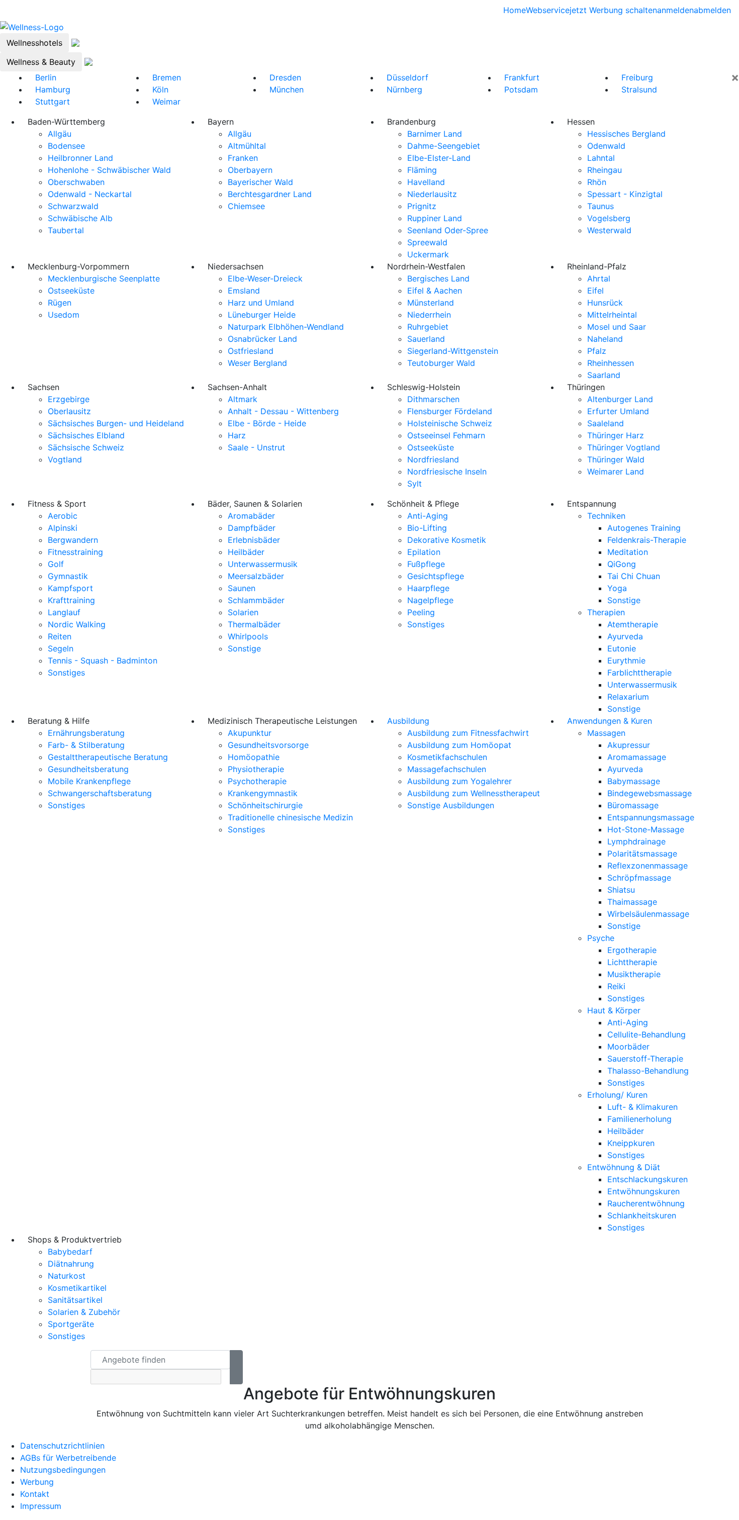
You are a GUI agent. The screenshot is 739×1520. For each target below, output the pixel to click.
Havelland (426, 182)
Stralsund (639, 89)
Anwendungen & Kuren (609, 721)
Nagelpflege (430, 600)
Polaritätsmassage (642, 853)
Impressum (40, 1506)
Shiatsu (621, 890)
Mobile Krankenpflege (89, 781)
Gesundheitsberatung (88, 769)
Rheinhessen (610, 363)
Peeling (421, 612)
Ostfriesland (250, 351)
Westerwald (609, 230)
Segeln (60, 648)
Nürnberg (404, 89)
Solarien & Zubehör (84, 1312)
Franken (243, 158)
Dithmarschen (433, 399)
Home (514, 10)
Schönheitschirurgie (265, 805)
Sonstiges (66, 673)
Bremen (166, 77)
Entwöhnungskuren (643, 1191)
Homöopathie (254, 757)
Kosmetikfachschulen (447, 757)
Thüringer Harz (615, 435)
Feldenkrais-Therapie (646, 540)
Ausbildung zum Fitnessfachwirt (468, 733)
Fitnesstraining (75, 552)
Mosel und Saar (616, 327)
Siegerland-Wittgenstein (452, 351)
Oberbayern (250, 170)
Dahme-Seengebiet (443, 146)
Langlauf (64, 612)
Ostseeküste (71, 291)
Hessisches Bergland (626, 134)
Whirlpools (248, 636)
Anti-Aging (427, 516)
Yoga (617, 588)
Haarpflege (428, 588)
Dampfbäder (251, 528)
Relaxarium (628, 697)
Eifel (595, 291)
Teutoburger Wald (441, 363)
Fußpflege (426, 564)
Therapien (606, 612)
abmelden (712, 10)
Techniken (606, 516)
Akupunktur (249, 733)
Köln (160, 89)
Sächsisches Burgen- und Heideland (116, 423)
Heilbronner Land (80, 158)
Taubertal (66, 230)
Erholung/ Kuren (617, 1095)
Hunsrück (605, 303)
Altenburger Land (620, 399)
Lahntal (601, 158)
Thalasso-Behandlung (648, 1071)
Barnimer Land (434, 134)
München (286, 89)
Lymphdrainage (636, 841)
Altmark (242, 399)
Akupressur (628, 745)
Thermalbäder (254, 624)
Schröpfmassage (639, 878)
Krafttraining (71, 600)
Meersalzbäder (256, 576)
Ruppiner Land (434, 218)
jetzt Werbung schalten (613, 10)
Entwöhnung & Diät (623, 1167)
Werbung (37, 1482)
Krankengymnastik (263, 793)
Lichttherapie (632, 962)
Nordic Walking (77, 624)
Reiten (59, 636)
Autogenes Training (644, 528)
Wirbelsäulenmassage (648, 914)
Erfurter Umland (618, 411)
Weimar (166, 102)
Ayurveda (625, 636)
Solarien (243, 612)
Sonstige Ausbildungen (450, 805)
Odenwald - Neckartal (90, 194)
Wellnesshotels (34, 43)
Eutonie (621, 648)
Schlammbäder (256, 600)
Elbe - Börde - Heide (267, 423)
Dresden (285, 77)
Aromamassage (636, 757)
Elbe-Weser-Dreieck (265, 278)
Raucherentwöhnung (646, 1203)
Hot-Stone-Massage (645, 829)
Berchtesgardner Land (270, 194)
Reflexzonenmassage (647, 866)
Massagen (606, 733)
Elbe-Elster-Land (439, 158)
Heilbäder (246, 552)
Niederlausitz (432, 194)
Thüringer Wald (615, 459)
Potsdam (521, 89)
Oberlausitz (69, 411)
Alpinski (62, 528)
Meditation (627, 552)
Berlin (45, 77)
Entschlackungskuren (647, 1179)
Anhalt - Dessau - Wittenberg (283, 411)
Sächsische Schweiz (86, 447)
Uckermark (428, 254)
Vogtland (65, 459)
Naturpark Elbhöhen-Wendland (286, 327)
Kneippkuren (631, 1143)
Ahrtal (598, 278)
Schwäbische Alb (80, 218)
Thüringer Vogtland (623, 447)
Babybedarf (70, 1252)
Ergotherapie (632, 950)
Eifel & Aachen (434, 291)
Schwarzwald (73, 206)
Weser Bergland (257, 363)
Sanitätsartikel (75, 1300)
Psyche (600, 938)
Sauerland (426, 339)
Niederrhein (429, 315)
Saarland (603, 375)
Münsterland (430, 303)
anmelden (675, 10)
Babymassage (633, 781)
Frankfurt (521, 77)
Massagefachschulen (446, 769)
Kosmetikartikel (77, 1288)
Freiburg (637, 77)
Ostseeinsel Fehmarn (446, 435)
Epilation (423, 552)
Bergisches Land (438, 278)
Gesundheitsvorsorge (268, 745)
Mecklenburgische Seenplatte (104, 278)
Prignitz (421, 206)
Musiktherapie (634, 974)
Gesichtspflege (435, 576)
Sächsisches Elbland (86, 435)
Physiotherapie (256, 769)
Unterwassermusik (263, 564)
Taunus (600, 206)
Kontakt (34, 1494)
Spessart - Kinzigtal (625, 194)
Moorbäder (628, 1046)
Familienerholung (639, 1119)
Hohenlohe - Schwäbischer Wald (109, 170)
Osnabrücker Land (262, 339)
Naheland (605, 339)
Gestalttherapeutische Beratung (108, 757)
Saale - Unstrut (256, 447)
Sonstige (244, 648)
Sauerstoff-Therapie (645, 1059)
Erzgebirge (68, 399)
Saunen (241, 588)
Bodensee (66, 146)
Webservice (548, 10)
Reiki (616, 986)
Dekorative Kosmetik (446, 540)
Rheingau (604, 170)
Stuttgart (52, 102)
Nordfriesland (433, 459)
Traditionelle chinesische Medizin (290, 817)
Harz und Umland (261, 303)
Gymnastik (68, 576)
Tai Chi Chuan (633, 576)
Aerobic (62, 516)
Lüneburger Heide (262, 315)
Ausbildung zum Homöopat (459, 745)
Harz (237, 435)
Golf (56, 564)
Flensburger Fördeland (449, 411)
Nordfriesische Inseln (447, 471)
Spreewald (427, 242)
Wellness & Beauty (41, 62)
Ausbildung (408, 721)
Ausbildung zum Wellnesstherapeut (473, 793)
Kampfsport (70, 588)
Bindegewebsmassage (649, 793)
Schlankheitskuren (641, 1215)
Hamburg (52, 89)
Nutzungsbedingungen (63, 1470)
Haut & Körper (613, 1010)
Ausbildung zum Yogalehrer (459, 781)
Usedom (63, 315)
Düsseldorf (407, 77)
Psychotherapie (257, 781)
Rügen (59, 303)
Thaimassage (632, 902)
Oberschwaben (76, 182)
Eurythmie (626, 660)
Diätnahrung (71, 1264)
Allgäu (59, 134)
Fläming (422, 170)
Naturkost (66, 1276)
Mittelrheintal (612, 315)
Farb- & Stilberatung (86, 745)
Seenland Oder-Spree (447, 230)
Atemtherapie (632, 624)
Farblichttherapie (639, 673)
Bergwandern (73, 540)
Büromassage (633, 805)
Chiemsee (246, 206)
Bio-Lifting (427, 528)
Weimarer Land (615, 471)
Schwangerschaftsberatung (100, 793)
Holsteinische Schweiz (449, 423)
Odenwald (606, 146)
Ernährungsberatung (86, 733)
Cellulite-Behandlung (646, 1034)
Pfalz (596, 351)
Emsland (244, 291)
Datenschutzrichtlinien (62, 1446)
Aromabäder (251, 516)
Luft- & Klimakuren (642, 1107)
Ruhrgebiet (427, 327)
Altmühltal (247, 146)
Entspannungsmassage (650, 817)
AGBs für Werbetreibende (68, 1458)
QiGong (621, 564)
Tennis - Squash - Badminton (102, 660)
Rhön (596, 182)
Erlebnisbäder (254, 540)
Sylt (414, 484)
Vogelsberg (608, 218)
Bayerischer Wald (260, 182)
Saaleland (605, 423)
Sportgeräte (71, 1324)
